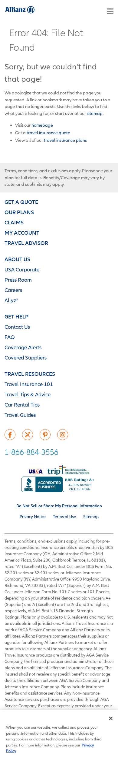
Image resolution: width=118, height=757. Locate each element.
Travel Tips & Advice (28, 394)
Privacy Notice (33, 516)
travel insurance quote (48, 132)
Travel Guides (20, 415)
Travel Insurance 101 (29, 384)
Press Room (18, 280)
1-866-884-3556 (31, 452)
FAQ (10, 337)
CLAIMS (14, 222)
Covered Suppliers (26, 357)
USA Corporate (22, 269)
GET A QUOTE (21, 202)
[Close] (110, 718)
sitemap (95, 113)
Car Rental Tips (22, 404)
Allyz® (11, 300)
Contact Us (17, 327)
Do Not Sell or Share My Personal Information (59, 505)
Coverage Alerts (23, 347)
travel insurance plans (65, 140)
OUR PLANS (19, 212)
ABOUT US (17, 259)
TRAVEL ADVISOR (26, 243)
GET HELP (16, 316)
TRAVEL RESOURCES (30, 374)
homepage (42, 125)
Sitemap (91, 516)
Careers (13, 290)
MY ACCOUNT (22, 233)
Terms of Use (64, 516)
